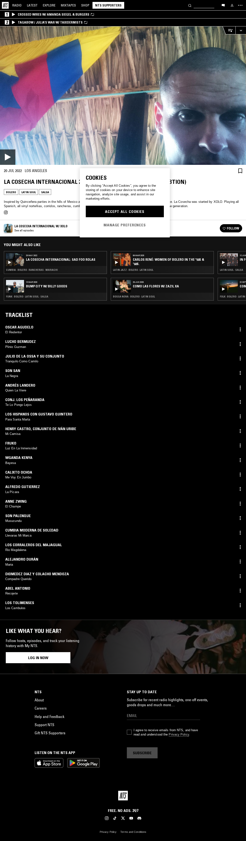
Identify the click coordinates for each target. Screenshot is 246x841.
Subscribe (142, 752)
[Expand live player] (240, 30)
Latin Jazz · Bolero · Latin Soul (133, 270)
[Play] (123, 95)
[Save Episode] (240, 171)
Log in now (38, 657)
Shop (85, 5)
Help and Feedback (49, 716)
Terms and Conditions (133, 831)
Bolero (11, 192)
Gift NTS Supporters (50, 732)
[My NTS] (232, 5)
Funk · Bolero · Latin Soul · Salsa (27, 296)
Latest (32, 5)
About (39, 700)
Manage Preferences (125, 225)
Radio (17, 5)
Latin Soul (28, 192)
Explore (49, 5)
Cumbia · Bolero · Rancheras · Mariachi (32, 270)
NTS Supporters (108, 5)
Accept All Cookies (124, 211)
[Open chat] (223, 5)
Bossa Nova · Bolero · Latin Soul (134, 296)
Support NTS (44, 724)
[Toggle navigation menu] (240, 5)
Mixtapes (68, 5)
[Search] (190, 5)
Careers (41, 708)
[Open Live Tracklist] (228, 30)
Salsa (45, 192)
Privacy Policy (179, 734)
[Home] (5, 5)
